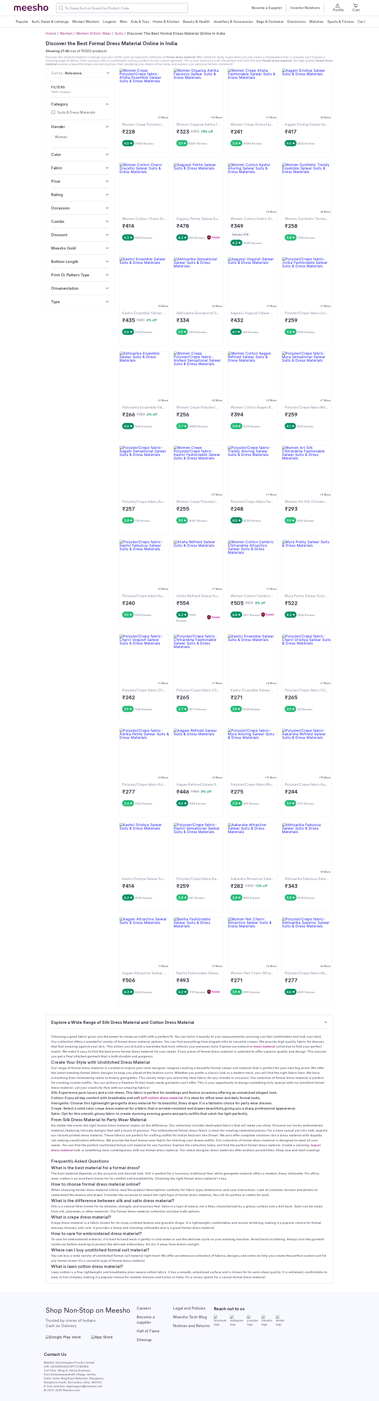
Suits (119, 33)
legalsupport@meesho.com (84, 1386)
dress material (264, 1046)
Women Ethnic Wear (93, 33)
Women (66, 33)
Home (51, 33)
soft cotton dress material (162, 1097)
